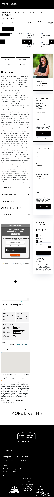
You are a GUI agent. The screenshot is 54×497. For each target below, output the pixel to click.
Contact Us (39, 148)
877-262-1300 (22, 460)
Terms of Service (46, 212)
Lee (16, 400)
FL (12, 400)
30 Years (39, 229)
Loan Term (38, 228)
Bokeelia (20, 400)
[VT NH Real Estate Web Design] (45, 495)
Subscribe (43, 133)
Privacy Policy (45, 128)
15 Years (46, 229)
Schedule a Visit (47, 148)
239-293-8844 (46, 3)
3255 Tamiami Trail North (12, 470)
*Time (37, 168)
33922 (26, 400)
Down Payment (39, 238)
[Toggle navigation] (51, 3)
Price (37, 233)
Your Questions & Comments (42, 174)
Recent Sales (43, 85)
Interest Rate (39, 244)
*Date (37, 163)
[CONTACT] (8, 29)
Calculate (43, 253)
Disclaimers (27, 481)
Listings (8, 400)
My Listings (38, 85)
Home (2, 400)
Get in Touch (9, 450)
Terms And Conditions (27, 484)
